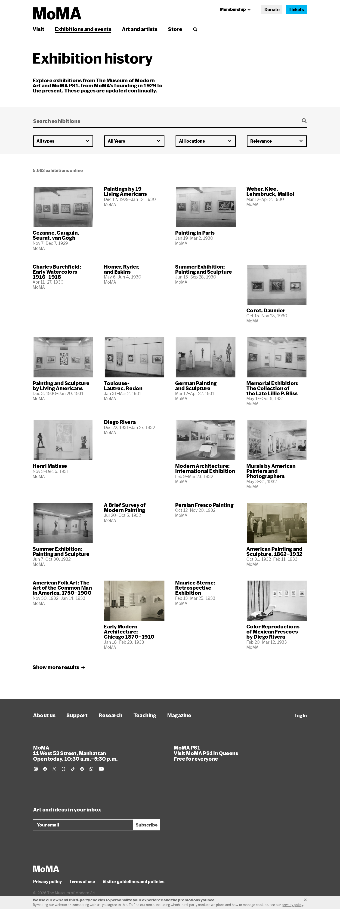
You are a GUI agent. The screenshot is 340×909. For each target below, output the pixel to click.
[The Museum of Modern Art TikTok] (72, 769)
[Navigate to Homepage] (57, 13)
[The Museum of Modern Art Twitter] (54, 769)
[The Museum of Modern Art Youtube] (101, 769)
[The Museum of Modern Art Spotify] (82, 769)
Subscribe (147, 824)
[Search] (195, 29)
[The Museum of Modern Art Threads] (63, 769)
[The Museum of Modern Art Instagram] (35, 769)
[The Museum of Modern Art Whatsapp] (91, 769)
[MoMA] (46, 869)
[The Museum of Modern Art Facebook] (45, 769)
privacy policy (292, 905)
